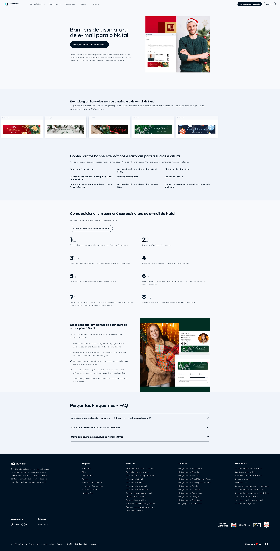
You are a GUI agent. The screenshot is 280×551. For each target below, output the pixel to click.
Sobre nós (86, 469)
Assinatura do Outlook (135, 483)
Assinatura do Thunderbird (137, 490)
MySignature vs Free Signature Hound (194, 483)
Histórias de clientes (90, 490)
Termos (60, 544)
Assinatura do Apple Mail (136, 486)
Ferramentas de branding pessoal (140, 504)
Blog (84, 472)
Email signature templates (137, 472)
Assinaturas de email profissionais (140, 476)
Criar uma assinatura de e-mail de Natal (91, 228)
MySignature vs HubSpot (189, 476)
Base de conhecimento (92, 483)
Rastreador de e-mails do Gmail (248, 476)
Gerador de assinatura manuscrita (249, 490)
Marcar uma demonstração (250, 4)
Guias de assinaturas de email (139, 493)
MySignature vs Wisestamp (190, 469)
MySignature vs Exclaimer (189, 486)
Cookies (94, 544)
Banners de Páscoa (174, 177)
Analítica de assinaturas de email (249, 500)
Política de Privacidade (77, 544)
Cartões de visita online (245, 472)
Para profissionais (36, 4)
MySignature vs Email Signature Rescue (195, 479)
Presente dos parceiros (136, 497)
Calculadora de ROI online (246, 497)
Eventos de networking (136, 500)
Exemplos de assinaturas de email (140, 469)
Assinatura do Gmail (134, 479)
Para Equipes (53, 4)
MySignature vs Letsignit (188, 497)
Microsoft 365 (241, 483)
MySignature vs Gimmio (188, 472)
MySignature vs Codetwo (189, 490)
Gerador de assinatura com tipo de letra (252, 493)
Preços (83, 4)
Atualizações (87, 493)
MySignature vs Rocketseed (190, 500)
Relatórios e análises (135, 511)
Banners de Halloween (127, 177)
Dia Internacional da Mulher (177, 169)
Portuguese (43, 524)
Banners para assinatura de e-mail (140, 507)
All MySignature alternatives (190, 504)
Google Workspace (243, 479)
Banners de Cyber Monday (82, 169)
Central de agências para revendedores (252, 486)
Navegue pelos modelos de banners (89, 44)
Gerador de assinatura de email (248, 469)
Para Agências (70, 4)
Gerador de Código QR (245, 504)
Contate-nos (87, 476)
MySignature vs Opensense (190, 493)
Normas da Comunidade (92, 486)
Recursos (96, 4)
